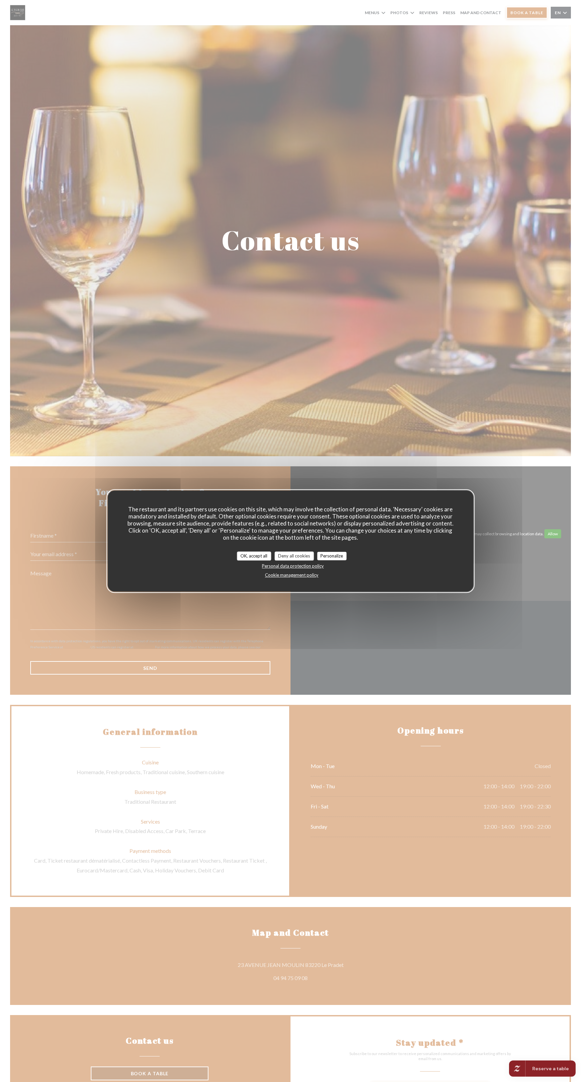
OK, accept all (253, 555)
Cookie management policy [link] (291, 575)
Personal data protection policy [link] (293, 566)
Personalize (331, 555)
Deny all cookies (294, 555)
